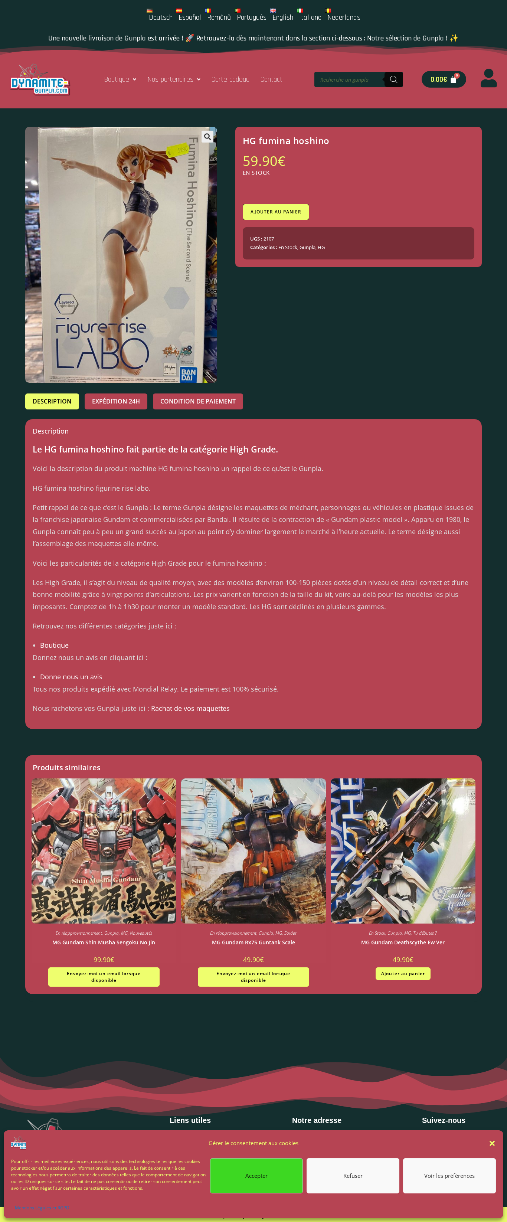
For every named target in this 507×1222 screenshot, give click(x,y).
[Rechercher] (394, 79)
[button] (492, 1143)
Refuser (353, 1175)
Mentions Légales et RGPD (42, 1208)
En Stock (287, 247)
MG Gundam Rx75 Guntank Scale (253, 942)
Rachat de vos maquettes (190, 708)
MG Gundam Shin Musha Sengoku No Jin (103, 942)
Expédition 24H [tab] (116, 401)
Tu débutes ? (425, 933)
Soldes (290, 933)
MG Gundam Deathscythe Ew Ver (403, 942)
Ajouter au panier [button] (403, 973)
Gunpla (307, 247)
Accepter (256, 1175)
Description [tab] (52, 401)
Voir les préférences (449, 1175)
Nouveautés (141, 933)
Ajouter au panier (276, 212)
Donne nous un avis (71, 676)
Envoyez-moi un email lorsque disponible (104, 976)
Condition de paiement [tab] (198, 401)
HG (321, 247)
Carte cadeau (230, 79)
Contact (271, 79)
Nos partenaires (170, 79)
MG (124, 933)
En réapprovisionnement (79, 933)
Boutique (116, 79)
